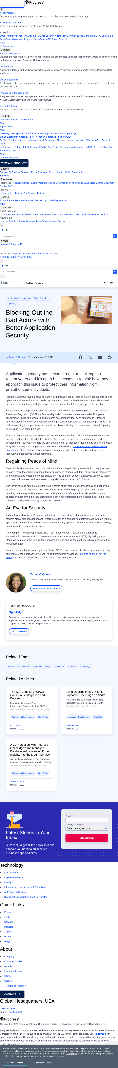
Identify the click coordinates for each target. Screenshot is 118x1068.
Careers (53, 221)
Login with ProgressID (11, 244)
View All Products (14, 163)
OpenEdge (71, 133)
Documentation (63, 183)
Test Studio (53, 147)
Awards (8, 966)
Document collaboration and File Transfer (81, 147)
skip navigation (12, 3)
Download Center (47, 172)
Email (68, 816)
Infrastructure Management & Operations (35, 140)
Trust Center (42, 221)
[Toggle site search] (1, 261)
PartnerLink (31, 253)
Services (4, 176)
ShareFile (51, 137)
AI (2, 9)
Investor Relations (9, 221)
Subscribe (87, 838)
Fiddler (43, 147)
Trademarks (100, 1034)
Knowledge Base (80, 183)
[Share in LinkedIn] (100, 357)
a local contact (14, 1012)
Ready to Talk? (24, 257)
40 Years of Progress (15, 986)
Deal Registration (33, 202)
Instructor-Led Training (11, 193)
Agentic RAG (21, 36)
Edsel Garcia (71, 725)
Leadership (26, 214)
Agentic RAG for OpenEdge (69, 36)
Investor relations (13, 971)
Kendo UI (40, 137)
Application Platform (54, 133)
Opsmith (33, 41)
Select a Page (34, 283)
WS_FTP (13, 157)
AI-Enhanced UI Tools (11, 147)
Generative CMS (92, 36)
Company (6, 207)
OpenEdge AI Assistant (12, 39)
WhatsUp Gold (93, 140)
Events (99, 183)
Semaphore (17, 133)
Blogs (92, 183)
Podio (59, 137)
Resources (6, 179)
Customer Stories (13, 961)
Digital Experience (9, 80)
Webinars (42, 183)
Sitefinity (23, 137)
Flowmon (61, 140)
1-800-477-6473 (8, 257)
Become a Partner (24, 200)
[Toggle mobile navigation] (2, 276)
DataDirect (29, 133)
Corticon (39, 133)
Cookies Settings (42, 1062)
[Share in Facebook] (80, 357)
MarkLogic (5, 133)
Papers (33, 183)
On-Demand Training (34, 193)
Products (5, 116)
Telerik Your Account (48, 253)
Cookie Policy (71, 1053)
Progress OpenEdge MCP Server (41, 39)
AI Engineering (7, 46)
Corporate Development (45, 214)
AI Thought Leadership (11, 23)
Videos (51, 183)
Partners (5, 197)
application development (18, 666)
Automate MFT (7, 152)
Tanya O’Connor (17, 357)
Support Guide (63, 172)
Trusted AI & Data (9, 119)
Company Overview (10, 214)
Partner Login (41, 200)
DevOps (4, 140)
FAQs (11, 186)
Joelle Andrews (17, 781)
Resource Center (20, 183)
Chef (11, 140)
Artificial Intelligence (10, 53)
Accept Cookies (15, 1062)
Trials (7, 917)
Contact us (12, 994)
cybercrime (59, 666)
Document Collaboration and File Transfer (25, 897)
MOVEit (67, 137)
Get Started (18, 631)
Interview (72, 666)
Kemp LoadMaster (76, 140)
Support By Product (10, 172)
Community (77, 172)
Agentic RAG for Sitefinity (41, 36)
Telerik (31, 137)
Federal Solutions (9, 106)
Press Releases (27, 221)
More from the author (45, 588)
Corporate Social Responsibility (74, 214)
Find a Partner (7, 200)
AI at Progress (7, 13)
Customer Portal (29, 172)
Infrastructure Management (14, 93)
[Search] (1, 225)
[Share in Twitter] (90, 357)
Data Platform (7, 36)
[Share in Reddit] (109, 357)
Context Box (107, 36)
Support (5, 169)
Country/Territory (73, 825)
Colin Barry (15, 725)
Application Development (19, 298)
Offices (61, 221)
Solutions (6, 50)
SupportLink (19, 253)
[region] (59, 1056)
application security (42, 666)
